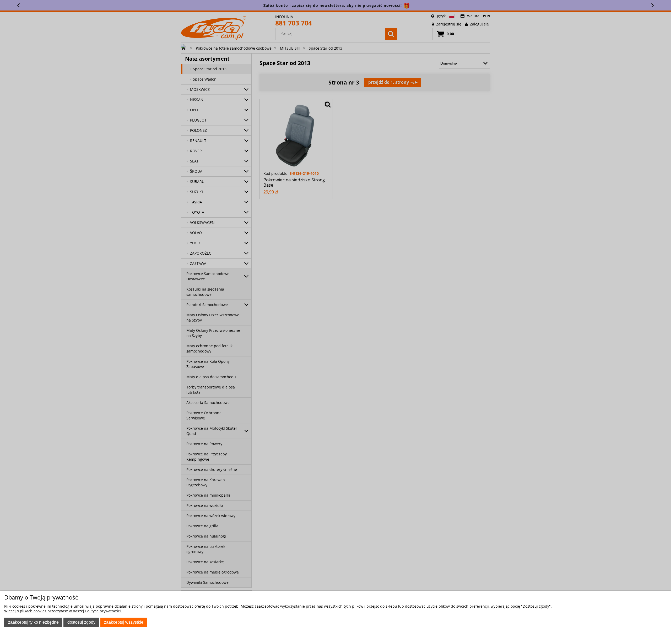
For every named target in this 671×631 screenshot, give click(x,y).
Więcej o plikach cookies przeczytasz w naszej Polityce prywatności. (63, 610)
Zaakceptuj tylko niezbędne (33, 622)
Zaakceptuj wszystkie (123, 622)
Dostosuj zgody (81, 622)
